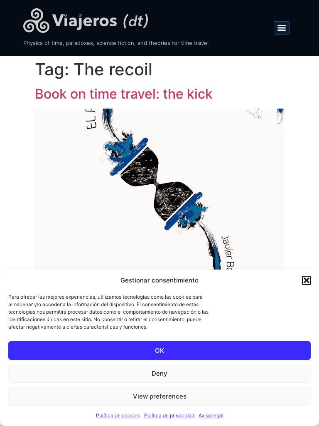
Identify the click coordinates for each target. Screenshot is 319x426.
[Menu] (282, 28)
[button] (306, 280)
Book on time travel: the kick (124, 94)
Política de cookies (118, 415)
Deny (159, 373)
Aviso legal (211, 415)
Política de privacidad (169, 415)
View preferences (159, 396)
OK (159, 350)
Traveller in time (85, 20)
